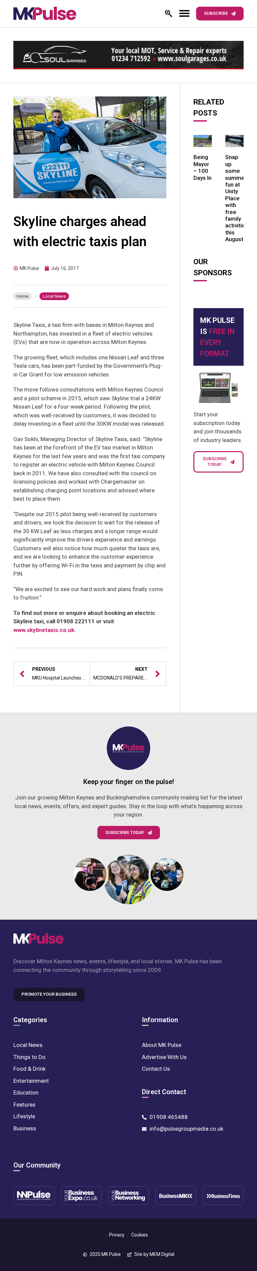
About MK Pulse (161, 1045)
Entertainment (31, 1080)
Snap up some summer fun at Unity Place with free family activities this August (236, 198)
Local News (54, 296)
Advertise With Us (164, 1057)
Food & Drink (29, 1068)
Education (25, 1092)
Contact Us (156, 1068)
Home (22, 296)
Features (24, 1104)
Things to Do (29, 1057)
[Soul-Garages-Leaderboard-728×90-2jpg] (128, 55)
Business (32, 108)
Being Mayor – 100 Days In (202, 167)
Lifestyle (24, 1116)
